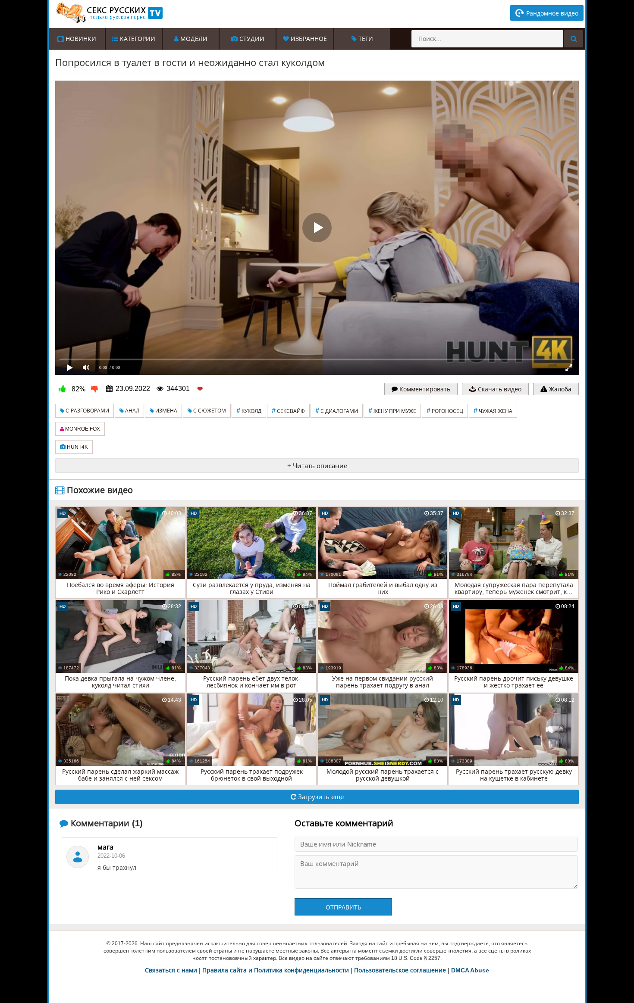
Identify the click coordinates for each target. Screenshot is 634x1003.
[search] (573, 38)
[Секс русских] (109, 13)
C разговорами (86, 411)
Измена (165, 411)
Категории (136, 38)
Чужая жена (493, 410)
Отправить (343, 907)
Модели (193, 38)
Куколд (248, 410)
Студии (251, 38)
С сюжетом (209, 411)
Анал (131, 411)
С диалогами (336, 410)
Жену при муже (392, 410)
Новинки (80, 38)
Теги (365, 38)
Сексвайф (288, 410)
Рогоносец (445, 410)
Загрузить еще (320, 796)
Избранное (308, 38)
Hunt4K (77, 447)
